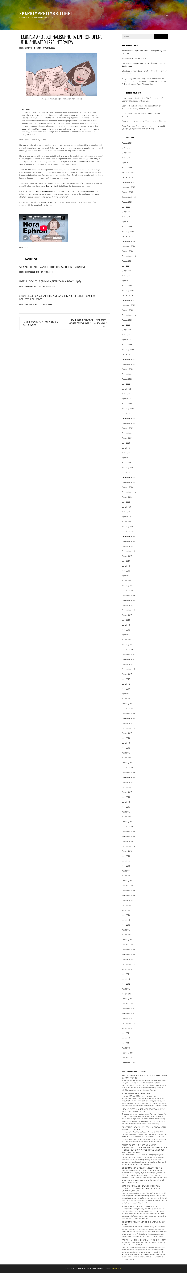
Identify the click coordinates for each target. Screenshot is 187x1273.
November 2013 (128, 895)
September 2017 (128, 669)
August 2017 (127, 674)
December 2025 (128, 182)
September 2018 (128, 610)
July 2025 (126, 207)
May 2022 (126, 394)
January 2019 (127, 590)
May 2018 (126, 630)
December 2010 (128, 1063)
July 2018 (126, 620)
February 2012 (128, 999)
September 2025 (129, 197)
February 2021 (128, 467)
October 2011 (127, 1018)
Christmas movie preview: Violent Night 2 (142, 1168)
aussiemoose (50, 48)
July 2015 (126, 797)
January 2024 (127, 295)
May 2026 (126, 158)
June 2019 (126, 566)
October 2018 (127, 605)
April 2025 (126, 221)
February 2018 (128, 644)
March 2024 (127, 285)
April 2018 (126, 635)
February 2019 (128, 585)
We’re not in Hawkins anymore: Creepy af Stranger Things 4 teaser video (53, 267)
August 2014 (127, 851)
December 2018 (128, 595)
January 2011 (127, 1058)
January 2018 (127, 649)
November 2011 (128, 1013)
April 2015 (126, 812)
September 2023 (129, 315)
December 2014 (128, 831)
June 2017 (126, 684)
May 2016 (126, 748)
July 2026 (126, 148)
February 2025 (128, 231)
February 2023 (128, 349)
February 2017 (127, 704)
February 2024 (128, 290)
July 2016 (126, 738)
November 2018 (128, 600)
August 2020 (127, 497)
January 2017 (127, 708)
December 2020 (128, 477)
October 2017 (127, 664)
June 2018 (126, 625)
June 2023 (126, 330)
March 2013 (126, 935)
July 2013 (126, 915)
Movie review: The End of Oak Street (139, 1206)
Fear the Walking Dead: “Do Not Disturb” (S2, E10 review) (41, 323)
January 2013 (127, 945)
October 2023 (127, 310)
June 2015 (126, 802)
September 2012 (128, 964)
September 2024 (129, 256)
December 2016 (128, 713)
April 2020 (126, 517)
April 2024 (126, 281)
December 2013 (128, 890)
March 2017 (126, 699)
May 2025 (126, 217)
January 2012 (127, 1004)
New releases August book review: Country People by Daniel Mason (144, 64)
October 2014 (127, 841)
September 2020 (129, 492)
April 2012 (126, 989)
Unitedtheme (115, 1269)
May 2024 (126, 276)
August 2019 (127, 556)
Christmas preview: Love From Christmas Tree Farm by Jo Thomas (144, 72)
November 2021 (128, 423)
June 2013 (126, 920)
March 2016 (126, 758)
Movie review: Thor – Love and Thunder (150, 121)
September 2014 (128, 846)
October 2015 (127, 782)
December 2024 (128, 241)
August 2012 (127, 969)
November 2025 (128, 187)
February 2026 (128, 172)
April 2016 (126, 753)
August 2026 (127, 143)
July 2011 (125, 1033)
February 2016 (128, 763)
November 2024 (128, 246)
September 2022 (129, 374)
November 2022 (128, 364)
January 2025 (127, 236)
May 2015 (126, 807)
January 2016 (127, 767)
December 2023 (128, 300)
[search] (167, 15)
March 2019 (126, 581)
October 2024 (127, 251)
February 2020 (128, 526)
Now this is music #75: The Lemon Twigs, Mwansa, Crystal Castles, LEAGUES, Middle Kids (88, 323)
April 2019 (126, 576)
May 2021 (126, 453)
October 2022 (127, 369)
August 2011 (127, 1028)
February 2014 (128, 881)
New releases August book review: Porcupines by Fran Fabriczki (144, 52)
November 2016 (128, 718)
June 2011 (126, 1038)
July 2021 (126, 443)
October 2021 (127, 428)
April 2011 (126, 1048)
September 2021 (128, 433)
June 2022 (126, 389)
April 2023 (126, 340)
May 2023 (126, 335)
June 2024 (126, 271)
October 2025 (127, 192)
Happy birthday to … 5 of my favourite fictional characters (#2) (50, 281)
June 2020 (126, 507)
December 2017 (128, 654)
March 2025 (127, 226)
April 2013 (126, 930)
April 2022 (126, 399)
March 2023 (127, 344)
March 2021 (126, 462)
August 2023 (127, 320)
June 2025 (126, 212)
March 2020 (127, 522)
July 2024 (126, 266)
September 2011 (128, 1023)
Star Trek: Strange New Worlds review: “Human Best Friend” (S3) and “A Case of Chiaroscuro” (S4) (141, 1188)
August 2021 (127, 438)
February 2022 (128, 408)
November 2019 (128, 541)
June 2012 (126, 979)
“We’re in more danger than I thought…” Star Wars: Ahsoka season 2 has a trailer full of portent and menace (144, 1242)
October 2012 (127, 959)
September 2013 (128, 905)
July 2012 (126, 974)
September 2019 (128, 551)
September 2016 (128, 728)
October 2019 (127, 546)
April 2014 (126, 871)
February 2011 (127, 1053)
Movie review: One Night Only (134, 58)
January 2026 (127, 177)
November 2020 (128, 482)
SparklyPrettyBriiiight (46, 13)
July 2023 (126, 325)
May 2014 (126, 866)
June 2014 (126, 861)
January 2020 (127, 531)
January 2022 (127, 413)
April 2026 (126, 162)
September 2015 (128, 787)
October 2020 (127, 487)
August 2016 (127, 733)
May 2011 (125, 1043)
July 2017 (126, 679)
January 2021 (127, 472)
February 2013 (128, 940)
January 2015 (127, 826)
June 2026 (126, 153)
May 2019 (126, 571)
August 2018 (127, 615)
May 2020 (126, 512)
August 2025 (127, 202)
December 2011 (128, 1008)
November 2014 (128, 836)
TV (28, 247)
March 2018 (126, 640)
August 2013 (127, 910)
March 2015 (126, 817)
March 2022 (127, 403)
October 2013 (127, 900)
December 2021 (128, 418)
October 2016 (127, 723)
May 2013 (126, 925)
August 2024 (127, 261)
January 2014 (127, 886)
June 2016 (126, 743)
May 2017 (126, 689)
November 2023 (128, 305)
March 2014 (126, 876)
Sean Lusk (126, 106)
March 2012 (126, 994)
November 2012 (128, 954)
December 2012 (128, 949)
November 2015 (128, 777)
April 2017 (126, 694)
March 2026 (127, 167)
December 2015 (128, 772)
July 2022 (126, 384)
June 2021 (126, 448)
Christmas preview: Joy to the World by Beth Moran (144, 1223)
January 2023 (127, 354)
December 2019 (128, 536)
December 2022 (128, 359)
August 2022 (127, 379)
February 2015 (127, 822)
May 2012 (126, 984)
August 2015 (127, 792)
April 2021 (126, 458)
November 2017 (128, 659)
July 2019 (126, 561)
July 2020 (126, 502)
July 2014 (126, 856)
